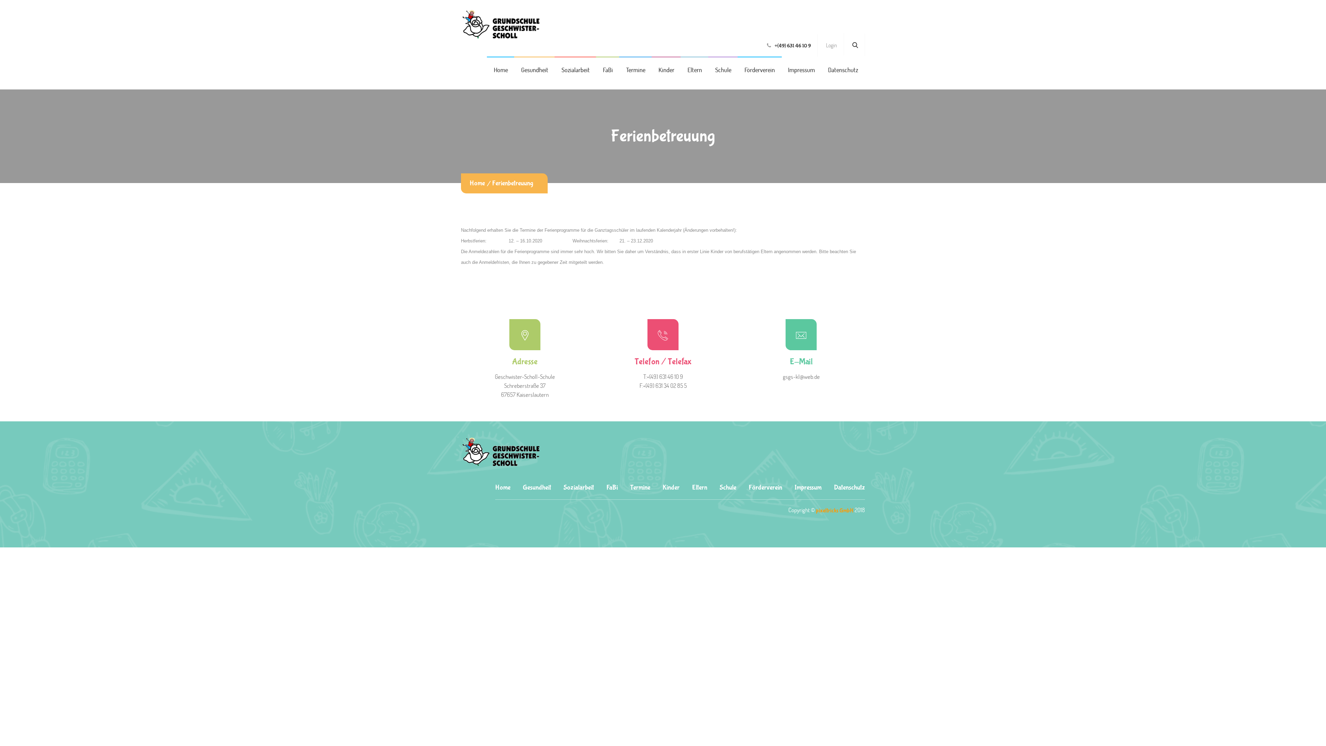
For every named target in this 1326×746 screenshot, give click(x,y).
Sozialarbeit (575, 70)
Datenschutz (843, 70)
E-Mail (801, 362)
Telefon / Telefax (663, 362)
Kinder (666, 70)
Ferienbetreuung (512, 183)
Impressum (801, 70)
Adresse (525, 362)
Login (831, 45)
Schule (723, 70)
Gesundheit (534, 70)
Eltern (695, 70)
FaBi (608, 70)
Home (501, 70)
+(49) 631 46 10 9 (793, 46)
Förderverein (759, 70)
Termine (635, 70)
